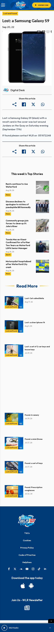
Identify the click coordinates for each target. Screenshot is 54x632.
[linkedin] (45, 569)
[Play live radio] (4, 628)
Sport (8, 255)
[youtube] (27, 569)
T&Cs (27, 533)
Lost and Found (10, 13)
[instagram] (33, 569)
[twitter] (15, 569)
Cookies (27, 540)
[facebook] (9, 569)
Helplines (27, 562)
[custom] (21, 569)
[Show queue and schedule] (50, 627)
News (8, 195)
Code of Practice (27, 555)
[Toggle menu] (3, 5)
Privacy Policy (27, 547)
